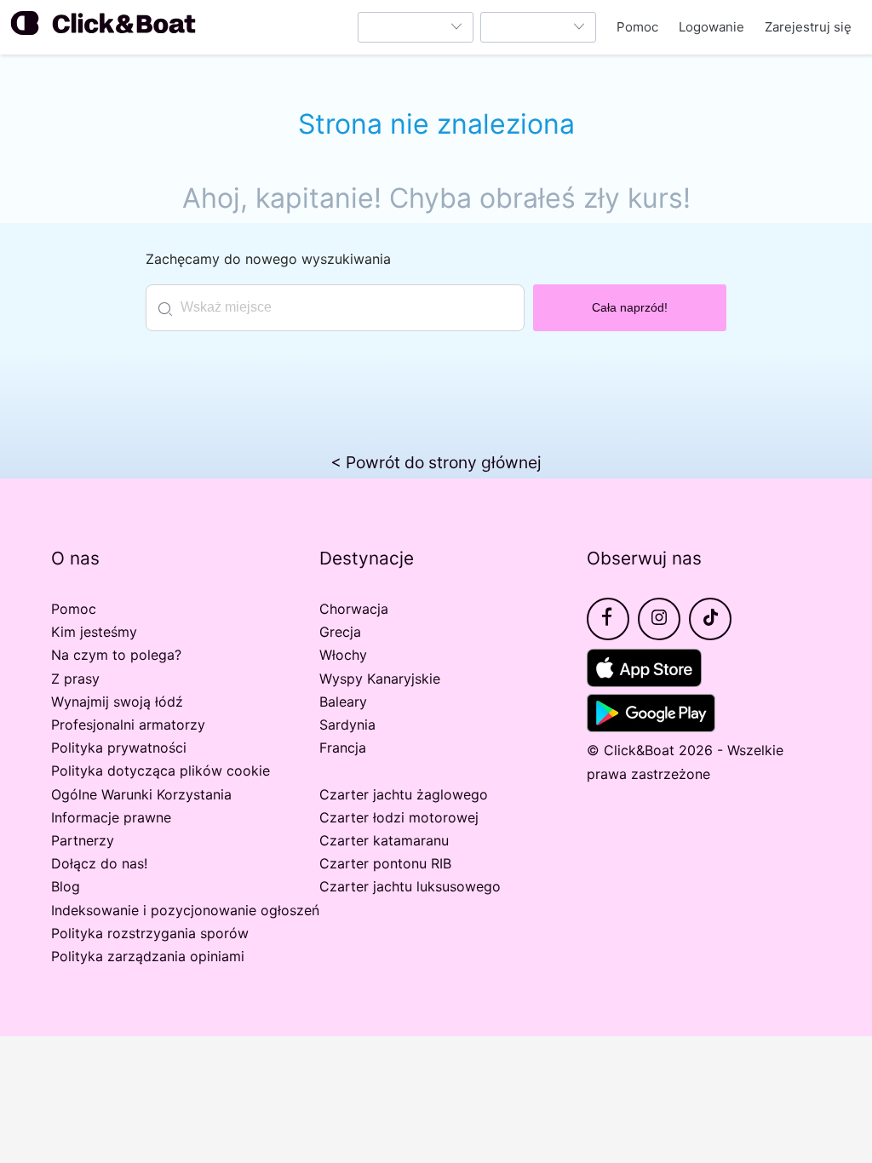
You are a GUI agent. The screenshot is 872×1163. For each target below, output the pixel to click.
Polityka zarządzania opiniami (147, 956)
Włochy (343, 654)
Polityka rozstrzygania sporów (150, 933)
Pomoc (637, 27)
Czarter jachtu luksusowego (410, 886)
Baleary (343, 701)
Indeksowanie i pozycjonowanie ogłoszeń (185, 910)
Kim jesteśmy (94, 631)
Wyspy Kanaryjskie (379, 678)
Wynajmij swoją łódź (117, 701)
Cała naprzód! (630, 307)
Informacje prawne (111, 817)
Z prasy (75, 678)
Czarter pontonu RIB (385, 863)
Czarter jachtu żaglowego (403, 794)
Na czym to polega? (116, 654)
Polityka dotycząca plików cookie (160, 770)
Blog (65, 886)
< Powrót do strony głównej (436, 462)
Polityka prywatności (118, 747)
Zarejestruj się (808, 27)
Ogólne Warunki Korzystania (141, 794)
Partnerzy (82, 840)
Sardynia (347, 724)
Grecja (340, 631)
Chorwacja (353, 608)
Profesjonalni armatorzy (128, 724)
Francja (342, 747)
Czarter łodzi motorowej (399, 817)
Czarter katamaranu (384, 840)
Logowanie (711, 27)
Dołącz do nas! (99, 863)
